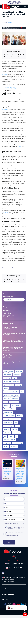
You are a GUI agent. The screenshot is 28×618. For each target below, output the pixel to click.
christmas (19, 415)
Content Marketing (17, 443)
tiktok (22, 391)
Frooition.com (6, 310)
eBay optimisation (14, 402)
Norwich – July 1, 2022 (10, 87)
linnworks (6, 409)
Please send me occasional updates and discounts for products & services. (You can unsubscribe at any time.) (14, 534)
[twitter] (9, 604)
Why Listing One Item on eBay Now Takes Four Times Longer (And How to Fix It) (13, 348)
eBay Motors (7, 432)
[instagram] (14, 604)
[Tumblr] (21, 55)
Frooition (10, 22)
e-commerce (16, 432)
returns (17, 426)
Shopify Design (7, 316)
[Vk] (4, 57)
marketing (6, 429)
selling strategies (16, 405)
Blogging (6, 446)
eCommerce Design (9, 415)
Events (16, 267)
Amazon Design (7, 313)
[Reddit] (10, 55)
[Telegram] (18, 55)
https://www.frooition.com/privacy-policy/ (13, 526)
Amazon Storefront (15, 419)
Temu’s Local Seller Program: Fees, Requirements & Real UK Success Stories (13, 341)
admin (17, 21)
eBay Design (6, 312)
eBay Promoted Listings (9, 439)
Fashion (13, 409)
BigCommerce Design (8, 315)
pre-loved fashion (8, 385)
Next (24, 286)
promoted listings (8, 395)
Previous (5, 286)
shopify (14, 378)
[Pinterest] (23, 55)
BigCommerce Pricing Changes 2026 (12, 362)
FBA (16, 436)
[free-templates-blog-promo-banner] (14, 27)
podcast (20, 146)
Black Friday (16, 381)
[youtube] (18, 604)
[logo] (11, 4)
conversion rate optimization (11, 391)
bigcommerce (7, 374)
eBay (5, 371)
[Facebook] (4, 55)
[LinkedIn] (12, 55)
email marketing (8, 412)
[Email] (19, 57)
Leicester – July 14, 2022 (10, 89)
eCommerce (17, 374)
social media (15, 398)
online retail (19, 371)
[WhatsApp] (15, 55)
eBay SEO (6, 405)
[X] (7, 55)
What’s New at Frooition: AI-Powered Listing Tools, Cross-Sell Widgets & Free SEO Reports (20, 474)
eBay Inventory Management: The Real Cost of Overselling (14, 334)
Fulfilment (14, 429)
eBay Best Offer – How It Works (10, 327)
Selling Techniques (8, 426)
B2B (5, 436)
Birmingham (14, 446)
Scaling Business (8, 422)
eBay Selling (7, 378)
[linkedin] (22, 604)
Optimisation (7, 381)
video (16, 422)
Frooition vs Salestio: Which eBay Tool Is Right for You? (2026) (13, 355)
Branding (6, 419)
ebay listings (7, 443)
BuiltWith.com (5, 212)
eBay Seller (7, 398)
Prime (5, 402)
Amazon (11, 371)
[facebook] (5, 604)
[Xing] (11, 57)
